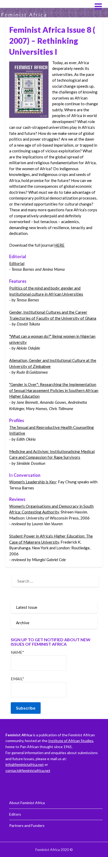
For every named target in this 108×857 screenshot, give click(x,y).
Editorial (16, 263)
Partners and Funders (27, 825)
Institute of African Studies (70, 740)
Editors (15, 814)
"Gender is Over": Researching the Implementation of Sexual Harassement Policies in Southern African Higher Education (53, 390)
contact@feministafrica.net (28, 770)
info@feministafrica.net (25, 764)
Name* (17, 652)
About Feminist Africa (27, 802)
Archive (22, 622)
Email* (17, 678)
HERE (59, 245)
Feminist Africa (26, 6)
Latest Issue (26, 607)
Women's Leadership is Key (32, 481)
